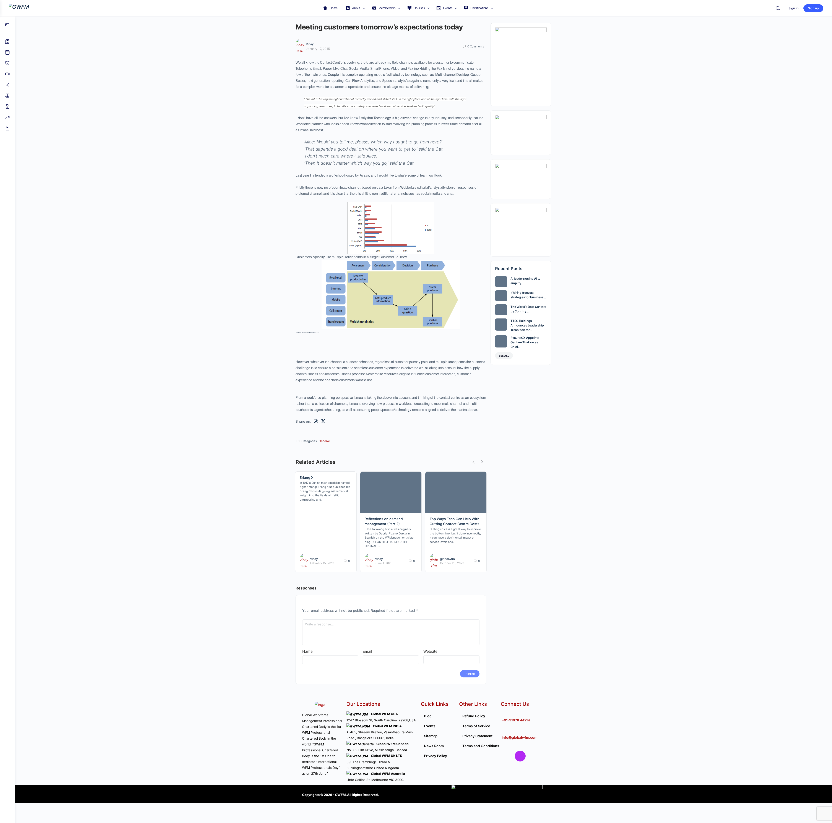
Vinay (310, 44)
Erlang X (307, 477)
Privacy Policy (435, 756)
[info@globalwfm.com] (504, 730)
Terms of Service (476, 726)
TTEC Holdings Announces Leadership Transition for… (527, 325)
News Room (434, 746)
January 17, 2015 (318, 48)
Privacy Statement (477, 736)
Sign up (813, 8)
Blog (428, 716)
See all (504, 355)
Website (430, 651)
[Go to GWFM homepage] (19, 8)
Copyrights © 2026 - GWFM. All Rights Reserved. (340, 795)
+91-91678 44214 (516, 720)
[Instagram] (520, 756)
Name (307, 651)
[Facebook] (507, 756)
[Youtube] (507, 768)
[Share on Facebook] (316, 421)
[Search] (778, 8)
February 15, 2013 (322, 563)
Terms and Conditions (480, 746)
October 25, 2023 (452, 563)
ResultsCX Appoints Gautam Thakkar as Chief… (524, 342)
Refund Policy (473, 716)
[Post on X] (323, 421)
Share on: (303, 421)
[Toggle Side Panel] (7, 24)
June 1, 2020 (383, 563)
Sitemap (430, 736)
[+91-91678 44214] (504, 713)
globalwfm (447, 559)
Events (430, 726)
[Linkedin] (546, 756)
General (324, 441)
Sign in (793, 8)
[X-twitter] (533, 756)
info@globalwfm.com (519, 737)
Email (367, 651)
